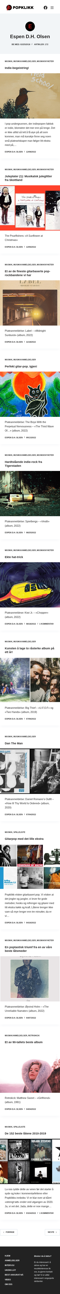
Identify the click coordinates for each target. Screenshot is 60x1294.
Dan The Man (14, 743)
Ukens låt (10, 1270)
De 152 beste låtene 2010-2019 (25, 1133)
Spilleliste (19, 832)
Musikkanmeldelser (24, 61)
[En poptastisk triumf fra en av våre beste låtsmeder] (30, 978)
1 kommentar (46, 624)
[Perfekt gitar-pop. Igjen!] (30, 394)
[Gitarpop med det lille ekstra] (30, 866)
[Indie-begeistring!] (30, 95)
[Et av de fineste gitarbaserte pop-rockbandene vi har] (30, 303)
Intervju (9, 1265)
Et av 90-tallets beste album (24, 1042)
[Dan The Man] (30, 771)
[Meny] (52, 7)
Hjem (7, 1256)
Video (8, 1280)
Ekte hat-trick (14, 557)
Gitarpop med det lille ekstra (24, 838)
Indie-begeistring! (17, 68)
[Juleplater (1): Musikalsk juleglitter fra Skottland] (30, 208)
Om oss (8, 1284)
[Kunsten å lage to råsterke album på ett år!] (30, 679)
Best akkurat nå (14, 1275)
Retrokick (34, 1035)
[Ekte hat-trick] (30, 584)
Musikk (8, 61)
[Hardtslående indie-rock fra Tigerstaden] (30, 493)
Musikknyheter (45, 61)
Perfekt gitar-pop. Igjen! (21, 366)
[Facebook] (45, 7)
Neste (51, 1232)
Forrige (10, 1232)
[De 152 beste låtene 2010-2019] (30, 1161)
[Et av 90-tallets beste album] (30, 1070)
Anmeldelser (12, 1260)
